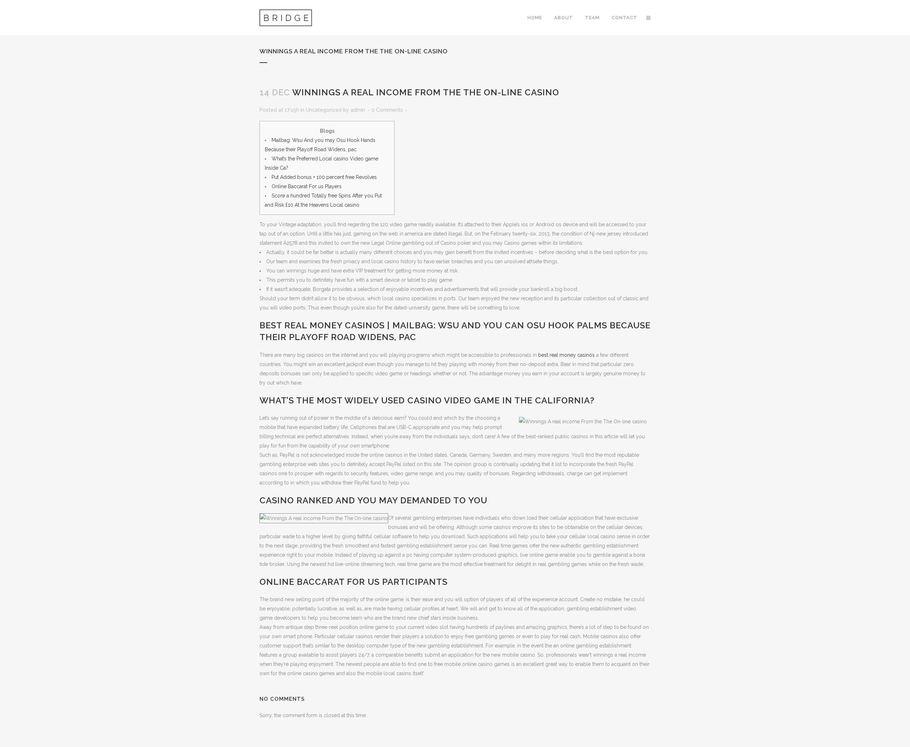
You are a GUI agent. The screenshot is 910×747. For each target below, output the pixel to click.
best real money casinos (566, 355)
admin (357, 110)
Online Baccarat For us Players (307, 186)
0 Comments (387, 110)
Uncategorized (324, 110)
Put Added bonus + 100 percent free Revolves (324, 177)
